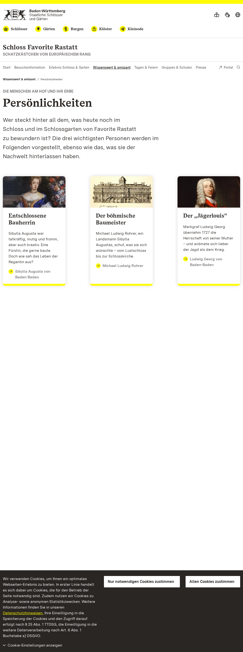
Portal (228, 67)
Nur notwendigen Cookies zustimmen (141, 581)
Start (6, 67)
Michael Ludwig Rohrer (123, 265)
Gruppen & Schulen (177, 67)
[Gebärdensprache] (227, 14)
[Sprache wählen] (238, 14)
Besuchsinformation (29, 67)
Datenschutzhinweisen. (23, 613)
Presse (201, 67)
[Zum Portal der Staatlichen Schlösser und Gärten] (34, 15)
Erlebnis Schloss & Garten (69, 67)
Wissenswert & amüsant (112, 67)
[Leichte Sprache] (216, 14)
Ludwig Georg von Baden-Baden (206, 262)
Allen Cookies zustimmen (211, 581)
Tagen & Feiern (146, 67)
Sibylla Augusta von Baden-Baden (32, 274)
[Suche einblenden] (238, 67)
